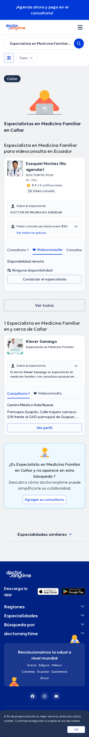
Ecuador (43, 671)
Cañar (12, 79)
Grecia (32, 665)
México (57, 665)
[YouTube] (56, 696)
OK (76, 729)
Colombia (28, 671)
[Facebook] (33, 696)
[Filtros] (9, 58)
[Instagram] (44, 696)
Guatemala (59, 671)
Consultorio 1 (18, 250)
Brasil (45, 678)
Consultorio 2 (77, 250)
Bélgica (44, 665)
